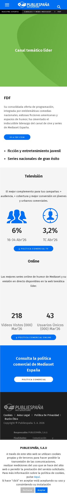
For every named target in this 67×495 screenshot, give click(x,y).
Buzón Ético (11, 418)
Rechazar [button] (27, 490)
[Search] (59, 7)
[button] (7, 5)
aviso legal (23, 415)
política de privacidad (46, 415)
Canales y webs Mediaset (37, 12)
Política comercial (33, 380)
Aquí (37, 476)
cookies (8, 415)
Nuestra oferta (10, 12)
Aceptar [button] (41, 490)
